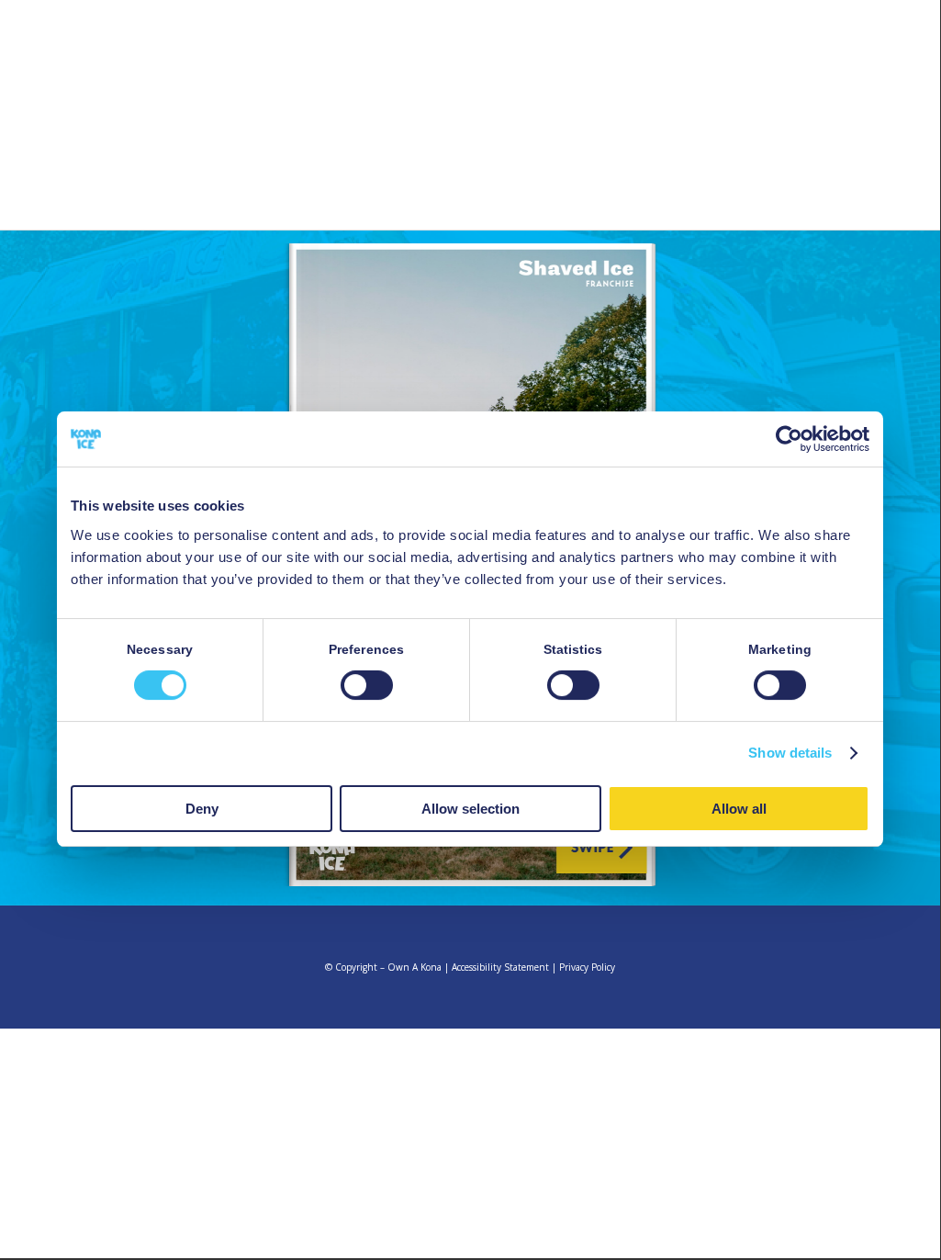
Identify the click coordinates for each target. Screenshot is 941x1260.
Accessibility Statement (500, 967)
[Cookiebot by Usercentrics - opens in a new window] (789, 439)
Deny (201, 808)
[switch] (367, 685)
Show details (790, 752)
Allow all (739, 808)
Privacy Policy (587, 967)
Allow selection (470, 808)
